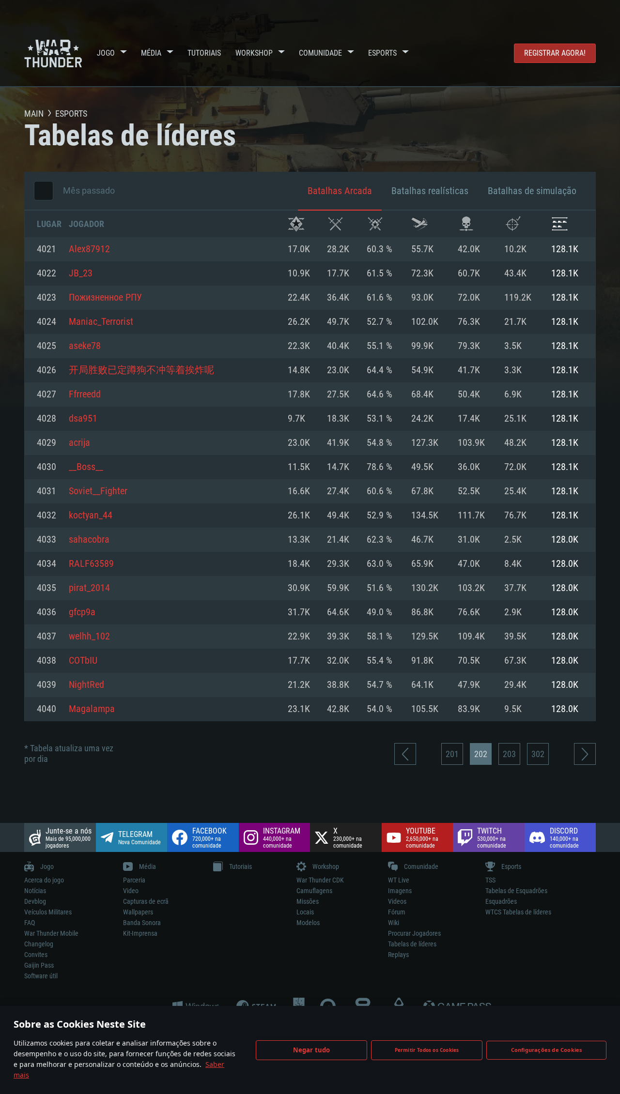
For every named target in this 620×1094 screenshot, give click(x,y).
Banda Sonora (142, 923)
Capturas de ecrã (146, 901)
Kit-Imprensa (140, 933)
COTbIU (83, 661)
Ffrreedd (85, 394)
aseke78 (85, 346)
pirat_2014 (89, 588)
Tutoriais (204, 53)
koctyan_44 (90, 515)
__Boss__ (86, 467)
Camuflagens (314, 891)
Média (151, 53)
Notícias (35, 891)
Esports (382, 53)
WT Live (398, 880)
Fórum (396, 912)
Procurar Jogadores (414, 933)
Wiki (393, 923)
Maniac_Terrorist (101, 322)
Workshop (254, 53)
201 (452, 754)
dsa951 (83, 419)
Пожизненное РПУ (105, 298)
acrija (79, 443)
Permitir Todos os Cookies (427, 1050)
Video (131, 891)
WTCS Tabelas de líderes (518, 912)
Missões (307, 901)
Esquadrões (501, 901)
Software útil (41, 976)
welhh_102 (89, 636)
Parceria (134, 880)
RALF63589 (91, 564)
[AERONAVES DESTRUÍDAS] (512, 223)
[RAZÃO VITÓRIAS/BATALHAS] (375, 223)
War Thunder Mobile (51, 933)
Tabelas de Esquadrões (516, 891)
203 (509, 754)
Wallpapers (138, 912)
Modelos (308, 923)
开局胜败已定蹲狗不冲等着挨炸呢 (141, 370)
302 (537, 754)
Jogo (106, 53)
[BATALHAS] (335, 223)
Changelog (38, 944)
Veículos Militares (48, 912)
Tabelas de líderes (412, 944)
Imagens (400, 891)
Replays (398, 954)
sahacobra (89, 540)
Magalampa (92, 709)
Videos (397, 901)
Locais (305, 912)
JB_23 (81, 273)
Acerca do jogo (44, 880)
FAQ (29, 923)
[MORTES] (466, 223)
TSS (490, 880)
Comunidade (320, 53)
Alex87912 (89, 249)
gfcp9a (82, 612)
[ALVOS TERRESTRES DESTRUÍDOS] (559, 223)
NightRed (86, 685)
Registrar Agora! (555, 53)
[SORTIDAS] (419, 223)
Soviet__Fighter (98, 491)
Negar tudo (311, 1050)
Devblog (35, 901)
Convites (35, 954)
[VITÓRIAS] (296, 223)
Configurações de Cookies (546, 1049)
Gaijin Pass (39, 965)
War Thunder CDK (320, 880)
